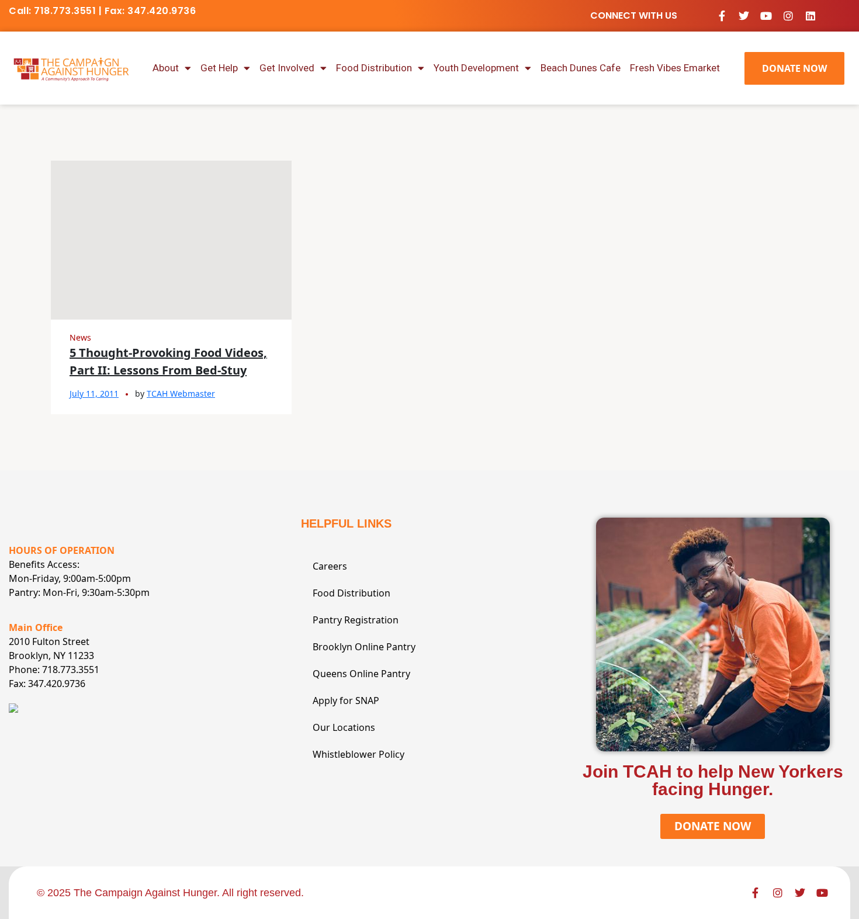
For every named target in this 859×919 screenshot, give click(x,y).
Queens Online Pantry (361, 673)
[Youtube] (766, 16)
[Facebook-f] (721, 16)
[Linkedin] (810, 16)
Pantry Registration (356, 619)
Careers (330, 566)
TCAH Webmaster (181, 393)
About (166, 68)
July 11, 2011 (94, 393)
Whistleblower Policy (358, 754)
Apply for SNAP (346, 700)
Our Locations (344, 727)
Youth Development (476, 68)
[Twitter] (744, 16)
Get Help (219, 68)
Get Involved (286, 68)
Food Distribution (374, 68)
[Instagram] (788, 16)
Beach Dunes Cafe (581, 68)
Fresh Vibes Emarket (675, 68)
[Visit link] (71, 68)
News (80, 337)
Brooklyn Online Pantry (364, 646)
